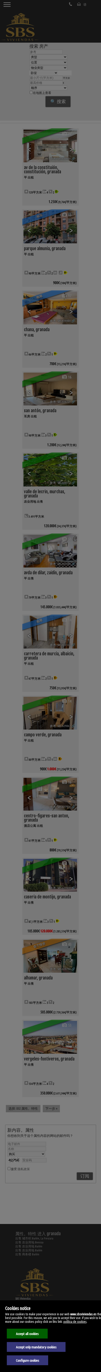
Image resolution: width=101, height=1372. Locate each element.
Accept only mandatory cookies (36, 1347)
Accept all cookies (27, 1334)
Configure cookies (27, 1360)
